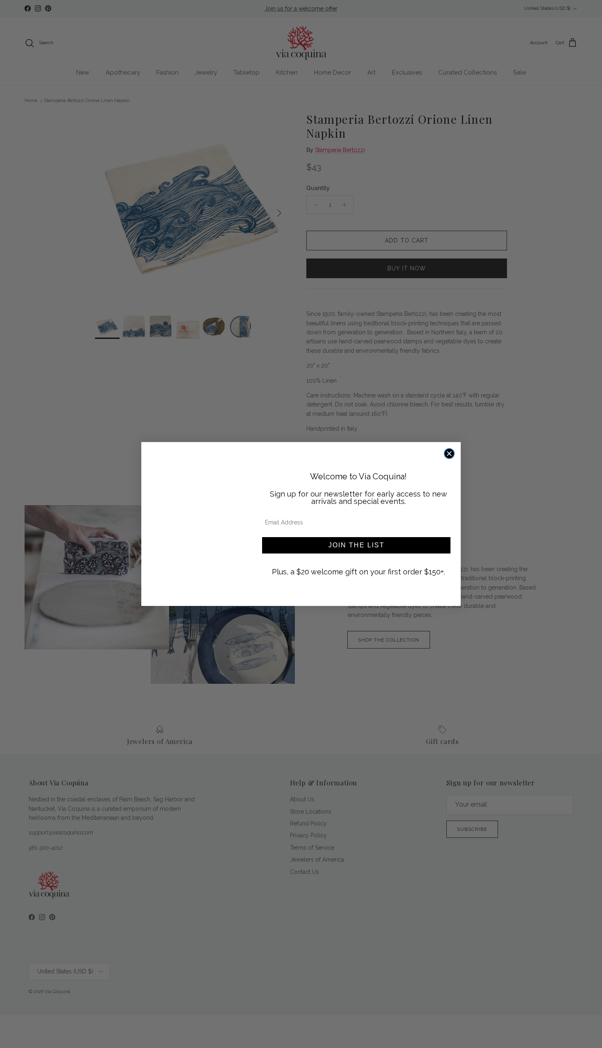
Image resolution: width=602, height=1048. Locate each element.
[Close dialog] (449, 453)
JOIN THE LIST (356, 545)
